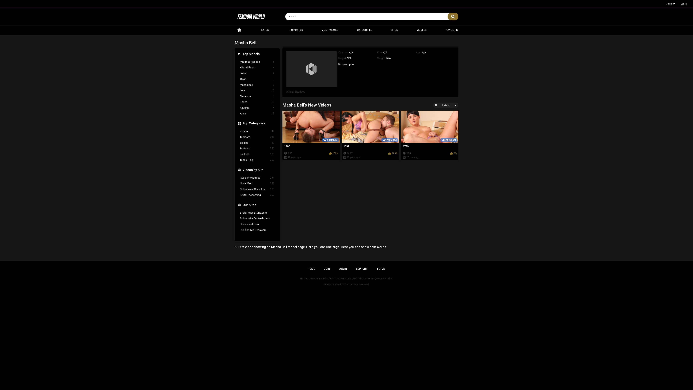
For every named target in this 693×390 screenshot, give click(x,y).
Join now (670, 4)
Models (421, 30)
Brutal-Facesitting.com (253, 212)
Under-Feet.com (249, 224)
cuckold (257, 154)
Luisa (257, 73)
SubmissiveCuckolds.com (255, 218)
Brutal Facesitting (257, 195)
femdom (257, 137)
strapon (257, 131)
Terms (381, 268)
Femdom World (342, 284)
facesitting (257, 160)
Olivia (257, 79)
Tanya (257, 102)
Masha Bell (257, 84)
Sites (394, 30)
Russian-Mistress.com (253, 230)
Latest (266, 30)
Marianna (257, 96)
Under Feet (257, 183)
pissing (257, 142)
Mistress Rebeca (257, 61)
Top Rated (296, 30)
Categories (364, 30)
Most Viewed (329, 30)
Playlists (451, 30)
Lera (257, 90)
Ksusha (257, 107)
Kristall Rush (257, 67)
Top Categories (254, 123)
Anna (257, 113)
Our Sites (249, 205)
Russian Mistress (257, 177)
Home (239, 30)
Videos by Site (253, 170)
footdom (257, 148)
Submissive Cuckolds (257, 189)
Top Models (251, 54)
